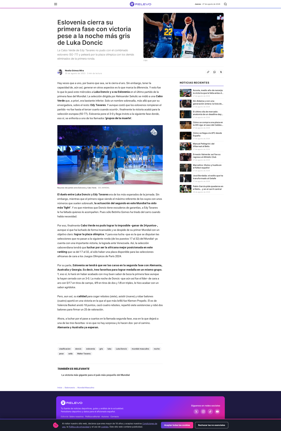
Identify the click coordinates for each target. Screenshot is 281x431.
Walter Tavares (84, 353)
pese (61, 353)
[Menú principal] (56, 4)
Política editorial (92, 416)
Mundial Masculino (85, 387)
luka (109, 349)
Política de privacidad (79, 426)
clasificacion (65, 349)
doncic (78, 349)
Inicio (59, 387)
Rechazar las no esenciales (211, 425)
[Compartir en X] (221, 72)
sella (70, 353)
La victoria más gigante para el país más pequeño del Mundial (95, 375)
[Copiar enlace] (208, 72)
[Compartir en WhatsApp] (214, 72)
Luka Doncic (121, 349)
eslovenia (90, 349)
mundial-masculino (140, 349)
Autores (105, 416)
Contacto (114, 416)
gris (101, 349)
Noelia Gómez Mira (74, 70)
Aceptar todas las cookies (177, 425)
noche (157, 349)
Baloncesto (70, 387)
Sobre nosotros (76, 416)
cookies (104, 426)
